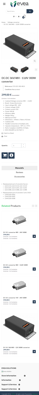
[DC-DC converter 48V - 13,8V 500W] (19, 253)
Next (36, 69)
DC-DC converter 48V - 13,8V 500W (15, 265)
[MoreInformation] (11, 155)
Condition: (8, 89)
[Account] (19, 16)
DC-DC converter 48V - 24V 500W (15, 232)
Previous (3, 69)
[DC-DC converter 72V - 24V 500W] (19, 285)
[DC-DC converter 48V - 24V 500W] (19, 220)
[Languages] (14, 16)
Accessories (19, 176)
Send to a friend (9, 133)
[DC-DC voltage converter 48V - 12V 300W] (14, 69)
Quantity (4, 145)
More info (19, 168)
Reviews (19, 172)
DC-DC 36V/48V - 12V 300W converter (16, 347)
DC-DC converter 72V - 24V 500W (15, 298)
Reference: (8, 86)
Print (5, 136)
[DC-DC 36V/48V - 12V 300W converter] (19, 327)
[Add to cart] (34, 236)
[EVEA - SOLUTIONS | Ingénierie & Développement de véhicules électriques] (19, 4)
